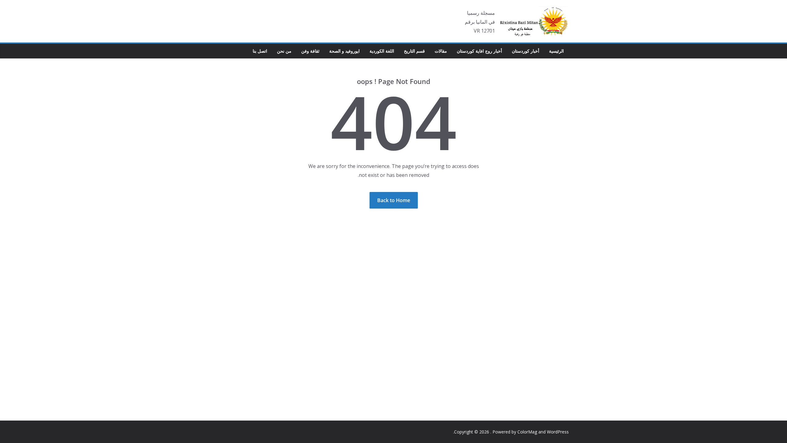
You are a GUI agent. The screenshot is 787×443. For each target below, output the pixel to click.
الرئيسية (556, 51)
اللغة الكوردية (382, 51)
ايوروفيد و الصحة (344, 51)
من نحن (284, 51)
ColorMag (527, 432)
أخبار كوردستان (525, 51)
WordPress (558, 432)
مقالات (441, 51)
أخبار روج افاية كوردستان (479, 51)
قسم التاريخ (414, 51)
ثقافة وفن (310, 51)
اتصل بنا (260, 51)
